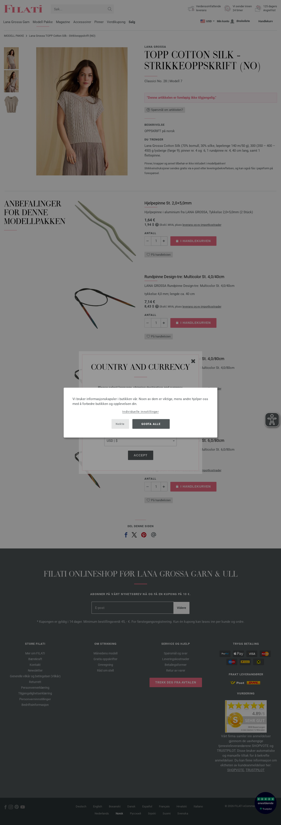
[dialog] (140, 412)
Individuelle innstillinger (140, 411)
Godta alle (150, 424)
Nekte (120, 424)
